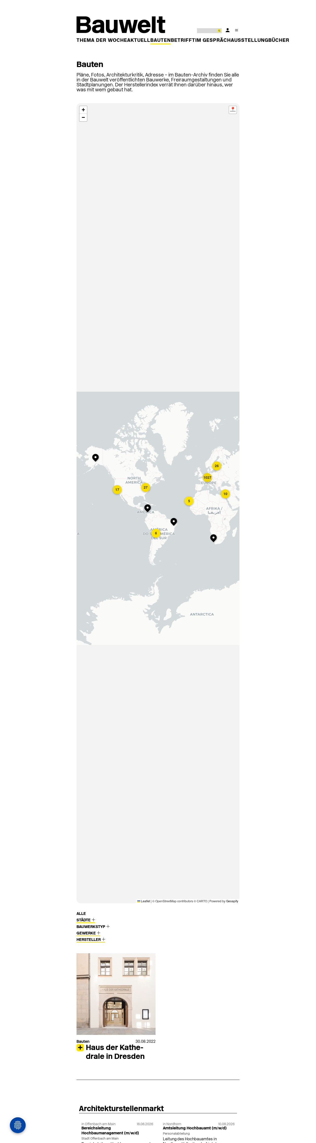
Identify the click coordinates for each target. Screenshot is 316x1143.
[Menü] (236, 30)
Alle (81, 914)
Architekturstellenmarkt (121, 1109)
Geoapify (232, 901)
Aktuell (138, 40)
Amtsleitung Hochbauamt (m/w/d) (195, 1128)
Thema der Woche (102, 40)
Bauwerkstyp (91, 927)
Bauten (160, 40)
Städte (84, 920)
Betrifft (183, 40)
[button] (96, 458)
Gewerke (87, 933)
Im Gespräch (213, 40)
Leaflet (145, 901)
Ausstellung (249, 40)
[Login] (228, 30)
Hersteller (89, 940)
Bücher (278, 40)
